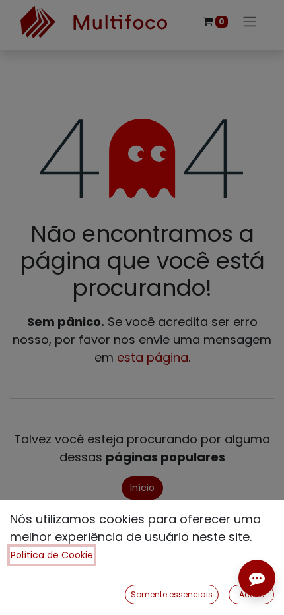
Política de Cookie (52, 555)
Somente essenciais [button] (172, 594)
